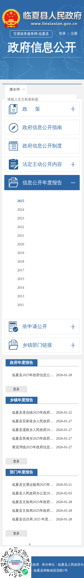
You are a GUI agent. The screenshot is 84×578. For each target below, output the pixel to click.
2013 (20, 296)
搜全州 (14, 89)
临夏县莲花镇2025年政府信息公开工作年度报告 (33, 412)
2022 (20, 227)
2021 (20, 235)
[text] (40, 99)
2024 (20, 209)
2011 (20, 305)
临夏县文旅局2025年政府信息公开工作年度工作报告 (33, 502)
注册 (74, 33)
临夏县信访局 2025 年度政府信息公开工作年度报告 (33, 519)
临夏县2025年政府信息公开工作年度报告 (33, 375)
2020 (20, 244)
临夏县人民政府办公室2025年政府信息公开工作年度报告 (33, 493)
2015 (20, 279)
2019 (20, 253)
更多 (16, 389)
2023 (20, 218)
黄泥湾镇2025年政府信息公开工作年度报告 (33, 447)
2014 (20, 287)
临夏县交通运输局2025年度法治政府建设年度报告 (33, 484)
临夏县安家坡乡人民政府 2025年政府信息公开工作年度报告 (33, 421)
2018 (20, 261)
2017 (20, 270)
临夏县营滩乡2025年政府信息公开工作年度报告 (33, 438)
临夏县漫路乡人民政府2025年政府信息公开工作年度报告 (33, 430)
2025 (20, 201)
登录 (62, 33)
